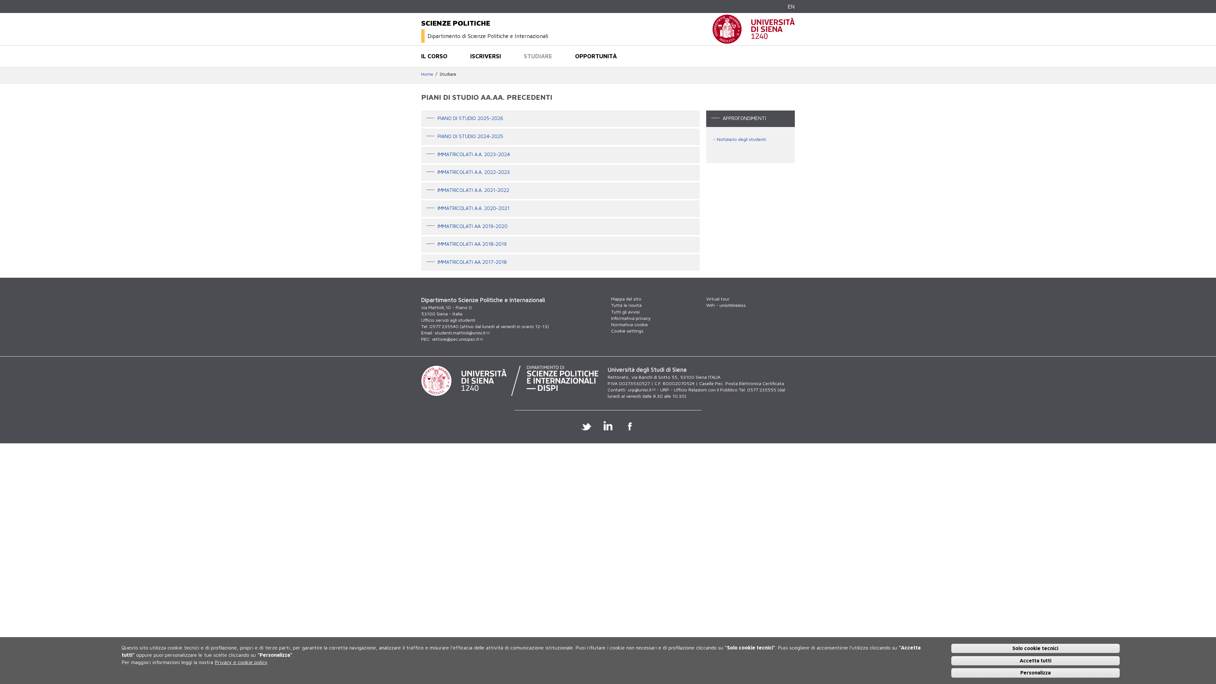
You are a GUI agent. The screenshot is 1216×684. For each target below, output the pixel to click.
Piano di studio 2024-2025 (470, 136)
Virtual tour (718, 298)
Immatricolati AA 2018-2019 (472, 244)
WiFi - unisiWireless (726, 305)
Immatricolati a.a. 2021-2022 (473, 190)
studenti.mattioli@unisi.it (460, 332)
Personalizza (1035, 672)
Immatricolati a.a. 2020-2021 (474, 208)
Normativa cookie (629, 324)
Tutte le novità (626, 305)
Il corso (434, 56)
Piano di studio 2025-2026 (470, 118)
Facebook (630, 425)
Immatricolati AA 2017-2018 (472, 262)
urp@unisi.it (640, 389)
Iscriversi (485, 56)
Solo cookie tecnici (1035, 648)
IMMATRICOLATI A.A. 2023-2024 (474, 154)
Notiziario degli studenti (741, 139)
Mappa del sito (626, 298)
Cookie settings (627, 330)
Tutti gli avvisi (625, 311)
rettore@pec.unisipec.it (455, 339)
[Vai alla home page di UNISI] (753, 40)
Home (427, 74)
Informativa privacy (631, 318)
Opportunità (596, 56)
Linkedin (608, 425)
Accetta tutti (1035, 660)
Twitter (586, 425)
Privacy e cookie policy (241, 662)
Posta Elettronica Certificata (754, 383)
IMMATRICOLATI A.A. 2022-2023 (474, 172)
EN (791, 6)
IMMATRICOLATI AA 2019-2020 (473, 226)
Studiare (538, 56)
